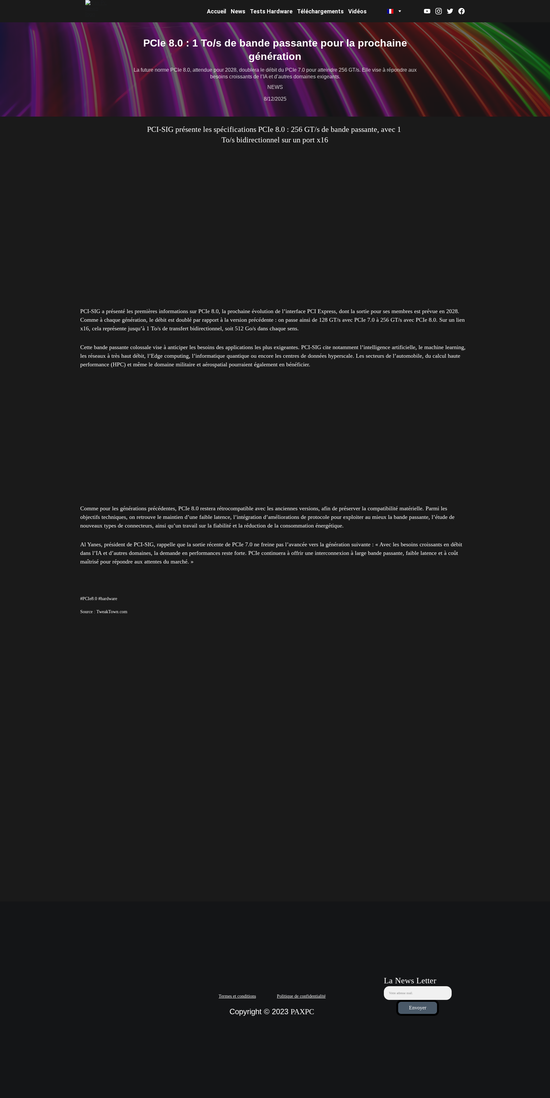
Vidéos (357, 11)
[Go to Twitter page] (452, 11)
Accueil (216, 11)
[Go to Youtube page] (429, 11)
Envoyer (417, 1007)
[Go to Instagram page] (441, 11)
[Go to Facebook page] (461, 11)
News (238, 11)
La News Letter (410, 980)
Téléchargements (320, 11)
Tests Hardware (271, 11)
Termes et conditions (237, 996)
